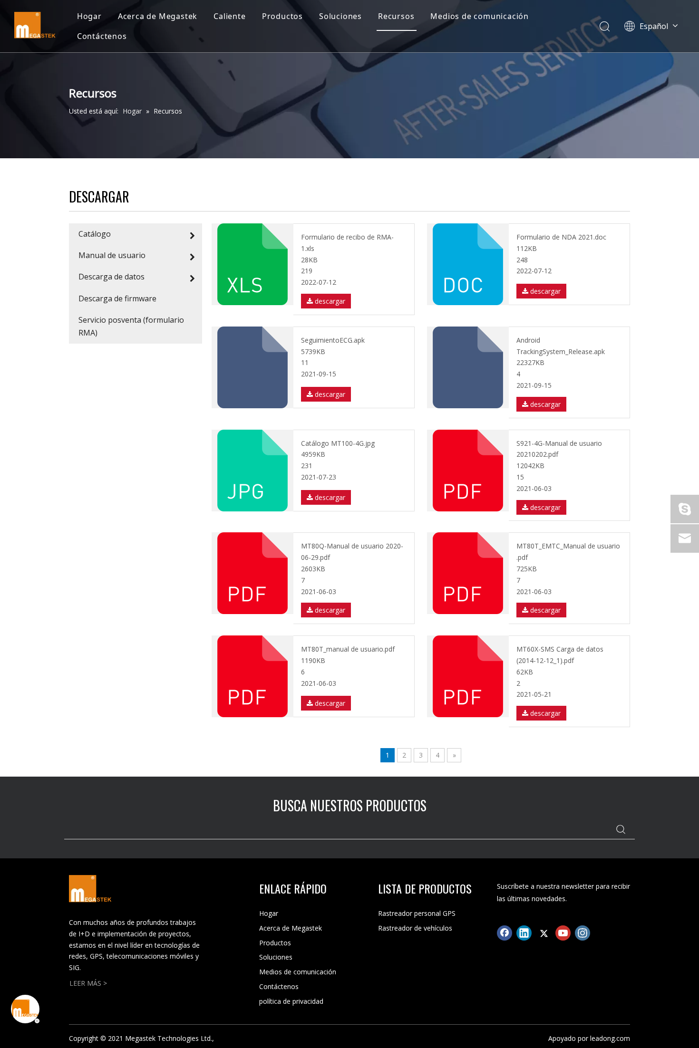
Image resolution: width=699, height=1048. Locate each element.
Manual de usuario (112, 255)
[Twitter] (543, 933)
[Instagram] (582, 933)
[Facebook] (504, 933)
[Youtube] (563, 933)
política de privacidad (291, 1001)
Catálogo (94, 234)
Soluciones (340, 16)
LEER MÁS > (88, 983)
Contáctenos (102, 36)
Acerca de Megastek (157, 16)
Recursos (396, 16)
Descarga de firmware (117, 298)
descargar (329, 301)
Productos (282, 16)
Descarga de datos (111, 276)
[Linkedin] (524, 933)
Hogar (89, 16)
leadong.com (610, 1038)
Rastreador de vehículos (415, 928)
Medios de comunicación (479, 16)
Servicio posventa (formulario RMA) (131, 326)
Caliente (229, 16)
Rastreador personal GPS (417, 913)
